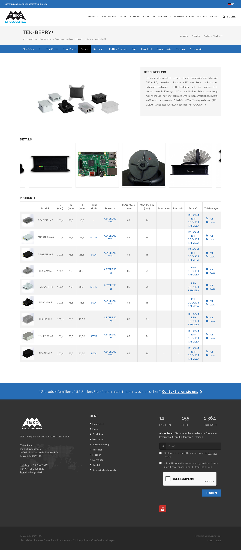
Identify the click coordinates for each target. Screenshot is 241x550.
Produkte (113, 17)
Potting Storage (118, 48)
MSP (210, 540)
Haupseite (93, 17)
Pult (134, 48)
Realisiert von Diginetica (207, 535)
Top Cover (52, 48)
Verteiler (157, 17)
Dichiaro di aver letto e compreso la (190, 455)
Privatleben (63, 540)
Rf (40, 48)
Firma (103, 17)
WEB (218, 540)
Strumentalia (164, 48)
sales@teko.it (35, 472)
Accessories (196, 48)
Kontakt (191, 17)
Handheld (146, 48)
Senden (211, 492)
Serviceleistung (141, 17)
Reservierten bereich (208, 17)
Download (179, 17)
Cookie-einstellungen (103, 540)
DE (232, 4)
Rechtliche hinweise (31, 540)
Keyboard (98, 48)
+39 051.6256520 (34, 468)
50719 (93, 237)
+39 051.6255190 (39, 464)
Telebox (180, 48)
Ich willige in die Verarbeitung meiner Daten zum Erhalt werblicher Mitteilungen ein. (191, 465)
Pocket (207, 36)
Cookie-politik (80, 540)
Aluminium (28, 48)
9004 (94, 254)
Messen (167, 17)
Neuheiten (125, 17)
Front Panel (69, 48)
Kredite (50, 540)
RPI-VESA (193, 225)
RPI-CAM (193, 215)
